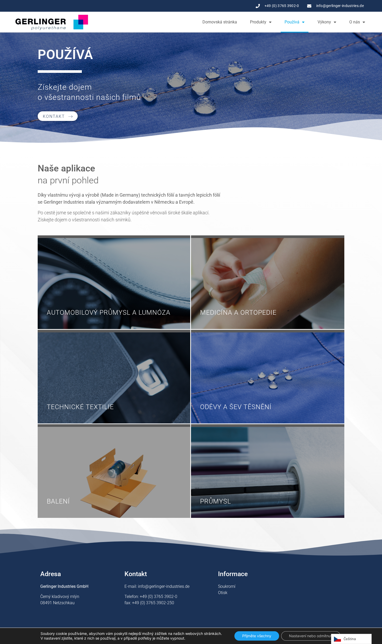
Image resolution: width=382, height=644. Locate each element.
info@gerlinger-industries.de (163, 586)
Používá (292, 22)
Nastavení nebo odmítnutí (311, 636)
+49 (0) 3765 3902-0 (158, 596)
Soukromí (226, 586)
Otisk (222, 592)
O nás (354, 22)
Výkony (324, 22)
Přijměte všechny (256, 636)
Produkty (258, 22)
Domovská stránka (219, 22)
